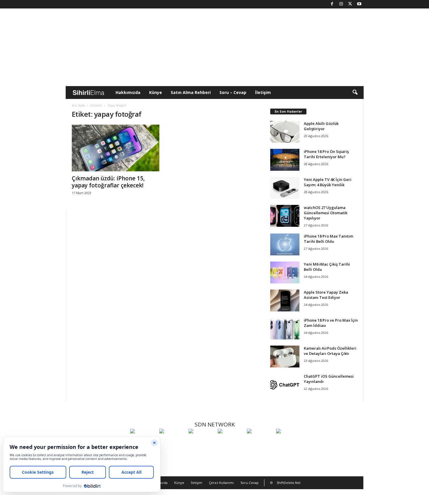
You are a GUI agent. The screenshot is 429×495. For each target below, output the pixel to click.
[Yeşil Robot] (202, 442)
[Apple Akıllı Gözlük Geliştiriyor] (284, 132)
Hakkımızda (128, 92)
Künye (155, 92)
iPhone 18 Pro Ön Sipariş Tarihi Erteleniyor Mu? (326, 154)
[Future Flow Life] (289, 442)
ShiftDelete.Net (289, 482)
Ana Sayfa (78, 105)
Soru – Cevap (232, 92)
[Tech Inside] (231, 442)
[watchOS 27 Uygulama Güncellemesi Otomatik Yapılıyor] (284, 216)
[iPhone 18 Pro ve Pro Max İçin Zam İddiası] (284, 328)
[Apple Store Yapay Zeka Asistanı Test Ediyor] (284, 300)
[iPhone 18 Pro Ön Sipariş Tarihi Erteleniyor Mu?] (284, 160)
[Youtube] (359, 4)
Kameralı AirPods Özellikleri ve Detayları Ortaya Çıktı (330, 351)
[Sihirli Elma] (172, 442)
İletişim (263, 92)
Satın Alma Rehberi (191, 92)
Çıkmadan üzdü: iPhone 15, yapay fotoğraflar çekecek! (108, 182)
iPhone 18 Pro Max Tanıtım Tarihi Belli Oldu (328, 238)
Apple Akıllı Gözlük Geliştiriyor (321, 126)
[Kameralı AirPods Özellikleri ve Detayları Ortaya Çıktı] (284, 356)
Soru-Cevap (249, 482)
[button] (354, 92)
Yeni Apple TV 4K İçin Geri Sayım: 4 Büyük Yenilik (327, 182)
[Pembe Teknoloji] (260, 442)
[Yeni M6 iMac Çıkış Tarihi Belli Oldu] (284, 272)
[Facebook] (332, 4)
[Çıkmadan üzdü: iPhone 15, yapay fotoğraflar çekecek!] (115, 148)
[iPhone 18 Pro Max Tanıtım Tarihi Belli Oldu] (284, 244)
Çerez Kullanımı (221, 482)
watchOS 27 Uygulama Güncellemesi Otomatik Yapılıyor (325, 213)
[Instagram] (341, 4)
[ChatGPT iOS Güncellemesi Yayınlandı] (284, 384)
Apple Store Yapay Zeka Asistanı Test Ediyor (326, 295)
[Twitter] (350, 4)
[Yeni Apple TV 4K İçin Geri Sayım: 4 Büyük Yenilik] (284, 188)
